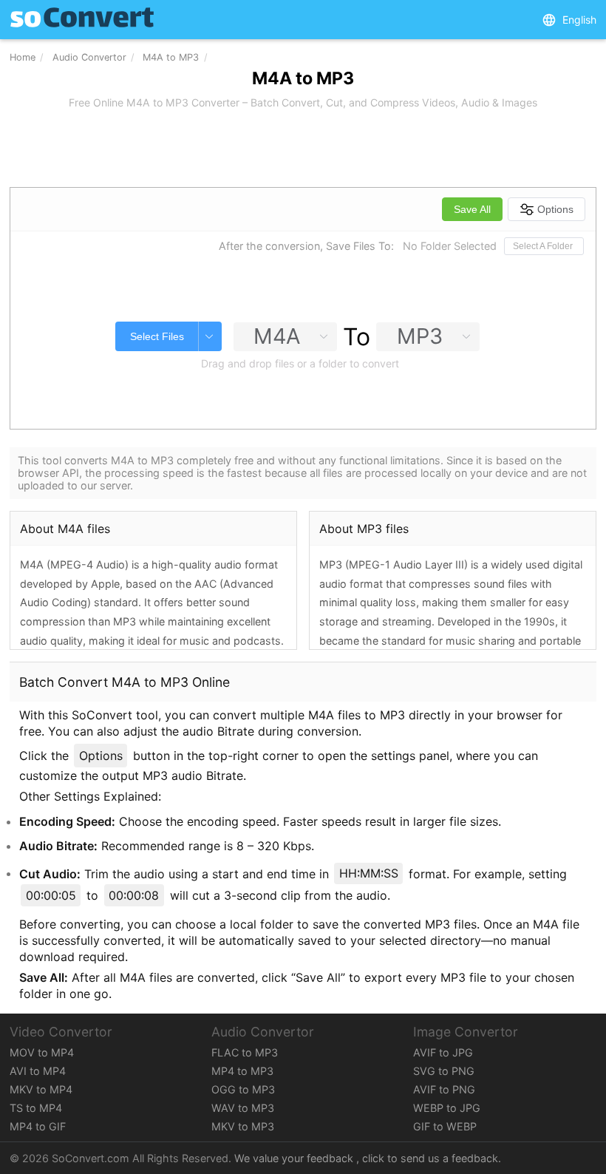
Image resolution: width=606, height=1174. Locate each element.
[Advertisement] (303, 149)
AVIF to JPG (443, 1052)
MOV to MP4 (42, 1052)
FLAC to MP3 (244, 1052)
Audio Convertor (89, 57)
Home (22, 57)
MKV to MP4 (41, 1089)
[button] (569, 20)
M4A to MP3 (171, 57)
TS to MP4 (36, 1108)
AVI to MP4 (38, 1071)
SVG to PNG (443, 1071)
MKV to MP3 (242, 1126)
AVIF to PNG (444, 1089)
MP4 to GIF (38, 1126)
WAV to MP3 (242, 1108)
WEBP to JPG (446, 1108)
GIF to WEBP (445, 1126)
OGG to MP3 (243, 1089)
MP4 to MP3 (242, 1071)
